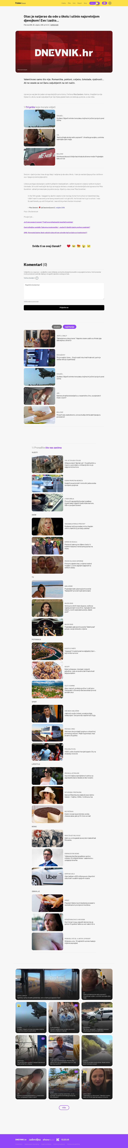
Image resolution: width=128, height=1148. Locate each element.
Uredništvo (19, 1144)
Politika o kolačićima (73, 1144)
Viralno (64, 3)
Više (64, 1108)
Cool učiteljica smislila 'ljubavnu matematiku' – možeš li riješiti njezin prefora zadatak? (57, 227)
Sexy (85, 3)
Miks (69, 3)
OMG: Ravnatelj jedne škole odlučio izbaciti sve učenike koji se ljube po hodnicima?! (55, 233)
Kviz (74, 3)
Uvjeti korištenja (46, 1144)
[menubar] (110, 3)
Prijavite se (64, 308)
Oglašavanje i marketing (32, 1144)
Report (80, 3)
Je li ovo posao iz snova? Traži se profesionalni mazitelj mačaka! (48, 222)
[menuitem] (110, 3)
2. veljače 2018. (59, 207)
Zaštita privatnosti (59, 1144)
